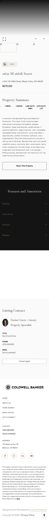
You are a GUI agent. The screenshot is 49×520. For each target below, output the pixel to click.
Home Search (8, 408)
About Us (6, 403)
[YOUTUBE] (31, 456)
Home (4, 398)
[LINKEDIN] (22, 456)
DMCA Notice (8, 412)
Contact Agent (24, 361)
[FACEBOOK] (5, 456)
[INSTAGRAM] (14, 456)
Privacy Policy (27, 515)
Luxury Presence (39, 510)
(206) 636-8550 (8, 344)
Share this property (24, 166)
